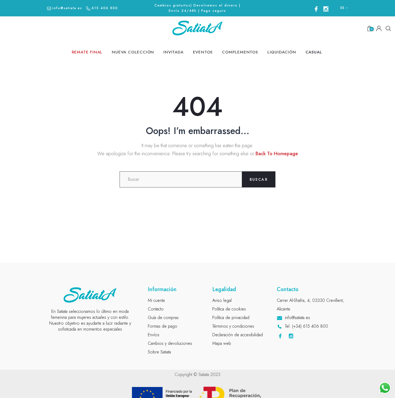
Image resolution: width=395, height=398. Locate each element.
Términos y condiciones (233, 326)
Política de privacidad (230, 317)
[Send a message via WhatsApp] (385, 388)
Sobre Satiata (159, 352)
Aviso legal (222, 300)
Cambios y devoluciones (170, 343)
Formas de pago (162, 326)
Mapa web (221, 343)
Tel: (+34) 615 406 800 (306, 326)
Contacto (156, 309)
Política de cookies (229, 309)
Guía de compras (163, 317)
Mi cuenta (156, 300)
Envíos (153, 335)
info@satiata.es (67, 8)
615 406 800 (105, 8)
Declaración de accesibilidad (237, 335)
